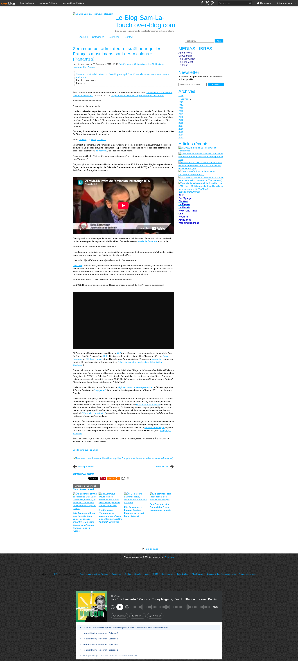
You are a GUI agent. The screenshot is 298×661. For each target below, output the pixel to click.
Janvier (184, 99)
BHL (105, 356)
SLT (55, 574)
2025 (180, 102)
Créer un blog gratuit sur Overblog (94, 574)
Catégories (98, 37)
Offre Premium (198, 574)
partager (139, 616)
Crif (119, 353)
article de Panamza (147, 241)
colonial (129, 387)
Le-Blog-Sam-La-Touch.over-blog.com (145, 21)
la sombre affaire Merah (148, 404)
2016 (180, 129)
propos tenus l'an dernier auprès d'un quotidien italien (137, 95)
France (91, 67)
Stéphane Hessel (94, 359)
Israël (151, 64)
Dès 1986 (77, 265)
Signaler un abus (141, 574)
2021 (180, 114)
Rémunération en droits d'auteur (175, 574)
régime (122, 387)
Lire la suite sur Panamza (85, 450)
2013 (180, 137)
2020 (180, 117)
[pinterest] (212, 3)
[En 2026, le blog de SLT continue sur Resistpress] (201, 149)
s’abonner (121, 616)
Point (93, 139)
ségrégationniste (144, 387)
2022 (180, 111)
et (134, 387)
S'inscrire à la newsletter (86, 486)
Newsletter (114, 37)
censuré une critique (154, 427)
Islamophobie (79, 67)
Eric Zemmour (126, 64)
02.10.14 (101, 139)
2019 (180, 120)
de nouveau (101, 150)
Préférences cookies (247, 574)
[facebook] (202, 3)
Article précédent (86, 466)
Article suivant (162, 466)
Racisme (159, 64)
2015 (180, 131)
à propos (157, 616)
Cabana (82, 139)
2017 (180, 126)
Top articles (116, 574)
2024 (180, 105)
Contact (129, 37)
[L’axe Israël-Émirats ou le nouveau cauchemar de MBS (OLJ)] (201, 173)
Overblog (169, 557)
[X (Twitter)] (207, 3)
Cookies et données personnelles (221, 574)
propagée (157, 359)
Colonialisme (140, 64)
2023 (180, 108)
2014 (180, 134)
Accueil (83, 37)
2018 (180, 123)
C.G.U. (155, 574)
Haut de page (151, 549)
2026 (180, 95)
